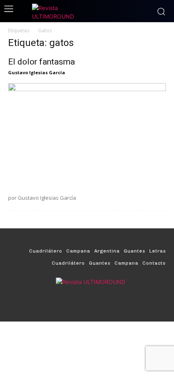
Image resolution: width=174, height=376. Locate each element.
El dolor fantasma (41, 62)
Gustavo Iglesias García (36, 72)
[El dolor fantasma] (87, 135)
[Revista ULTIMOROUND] (87, 12)
